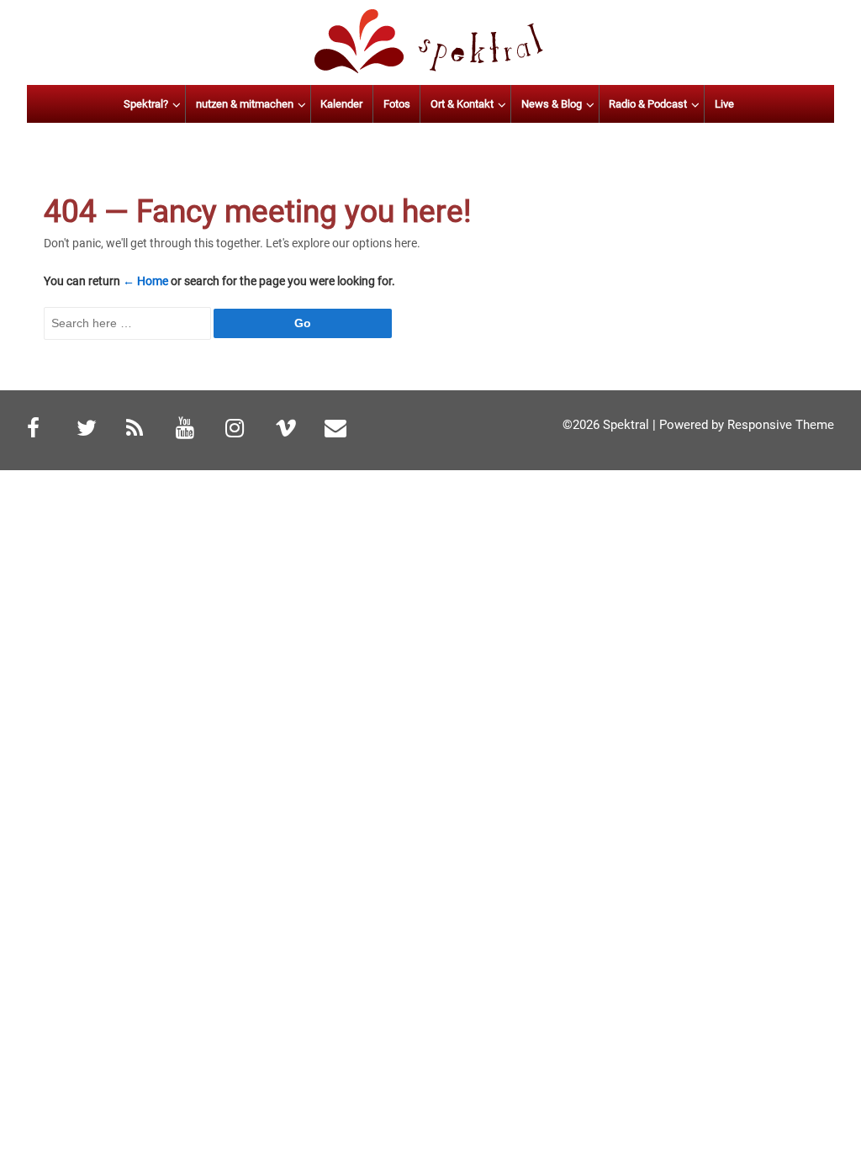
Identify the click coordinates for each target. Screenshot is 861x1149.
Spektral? (146, 104)
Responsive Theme (780, 424)
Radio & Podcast (648, 104)
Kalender (341, 104)
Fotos (396, 104)
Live (724, 104)
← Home (145, 281)
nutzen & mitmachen (244, 104)
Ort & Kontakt (462, 104)
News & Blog (551, 104)
